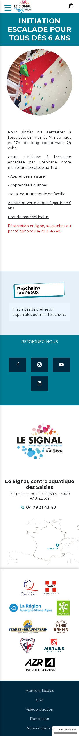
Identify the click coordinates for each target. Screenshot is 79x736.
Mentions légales (39, 691)
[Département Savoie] (51, 587)
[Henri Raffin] (61, 626)
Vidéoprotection (39, 709)
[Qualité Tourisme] (29, 587)
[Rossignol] (27, 645)
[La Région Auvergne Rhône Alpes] (30, 608)
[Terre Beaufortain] (28, 626)
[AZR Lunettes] (40, 664)
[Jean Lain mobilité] (54, 645)
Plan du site (39, 719)
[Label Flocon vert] (63, 608)
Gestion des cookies (65, 729)
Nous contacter (40, 728)
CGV (39, 700)
